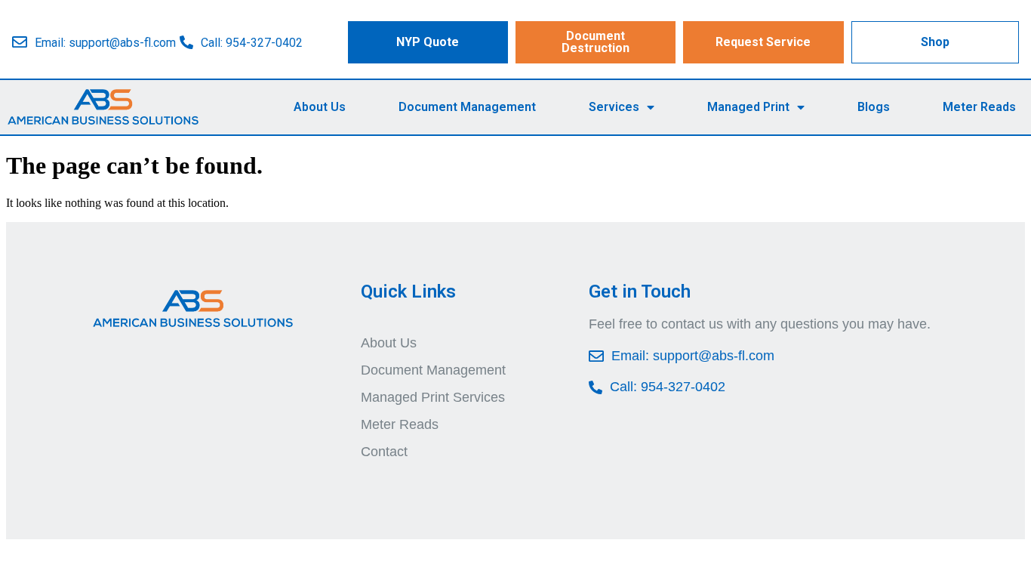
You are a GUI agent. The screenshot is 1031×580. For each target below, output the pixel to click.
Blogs (873, 107)
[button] (427, 42)
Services (614, 107)
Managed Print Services (433, 397)
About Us (320, 107)
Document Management (467, 107)
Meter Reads (979, 107)
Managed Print (748, 107)
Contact (384, 451)
